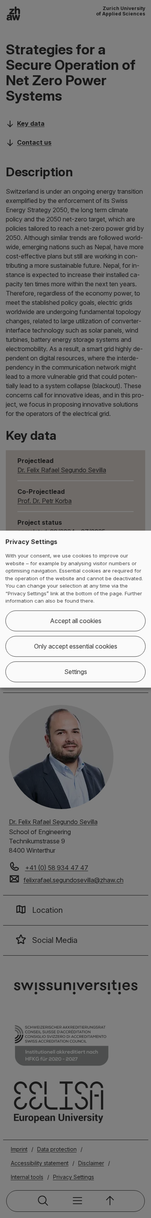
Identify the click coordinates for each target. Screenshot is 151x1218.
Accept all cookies (75, 621)
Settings (75, 672)
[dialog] (75, 609)
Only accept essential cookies (75, 646)
